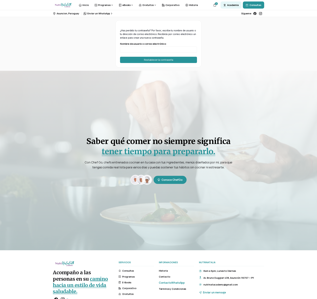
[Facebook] (254, 13)
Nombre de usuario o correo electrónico (143, 43)
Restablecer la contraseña (158, 59)
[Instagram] (260, 13)
